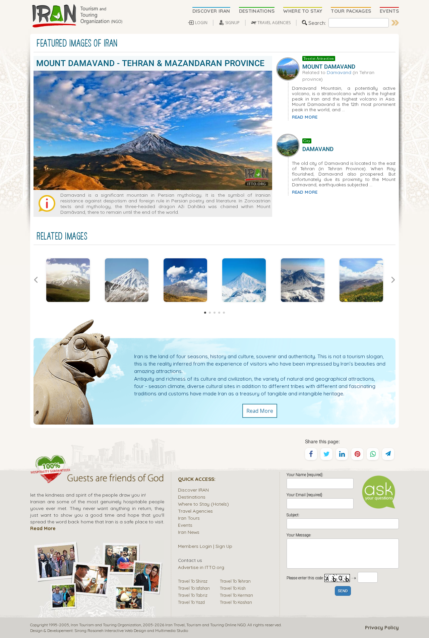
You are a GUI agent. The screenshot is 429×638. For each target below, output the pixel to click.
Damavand (339, 72)
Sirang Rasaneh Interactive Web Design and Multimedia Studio (131, 630)
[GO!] (395, 22)
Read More (259, 410)
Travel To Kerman (236, 595)
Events (185, 525)
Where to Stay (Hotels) (203, 504)
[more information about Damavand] (289, 144)
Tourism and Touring (205, 624)
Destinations (191, 497)
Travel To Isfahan (194, 588)
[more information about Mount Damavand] (289, 68)
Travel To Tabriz (192, 595)
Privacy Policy (382, 628)
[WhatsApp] (373, 454)
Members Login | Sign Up (205, 546)
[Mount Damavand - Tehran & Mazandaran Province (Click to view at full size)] (302, 280)
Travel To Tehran (235, 581)
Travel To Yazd (191, 602)
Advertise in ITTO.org (201, 567)
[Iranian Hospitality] (97, 478)
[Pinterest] (357, 454)
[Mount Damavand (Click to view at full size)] (68, 280)
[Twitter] (326, 454)
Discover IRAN (193, 490)
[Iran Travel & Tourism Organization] (77, 16)
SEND (343, 591)
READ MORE (304, 117)
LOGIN (201, 22)
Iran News (188, 532)
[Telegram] (388, 454)
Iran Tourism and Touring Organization (106, 624)
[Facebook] (311, 454)
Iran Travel (175, 624)
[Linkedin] (342, 454)
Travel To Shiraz (192, 581)
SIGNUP (232, 22)
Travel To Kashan (236, 602)
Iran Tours (189, 518)
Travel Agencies (195, 511)
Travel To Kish (233, 588)
